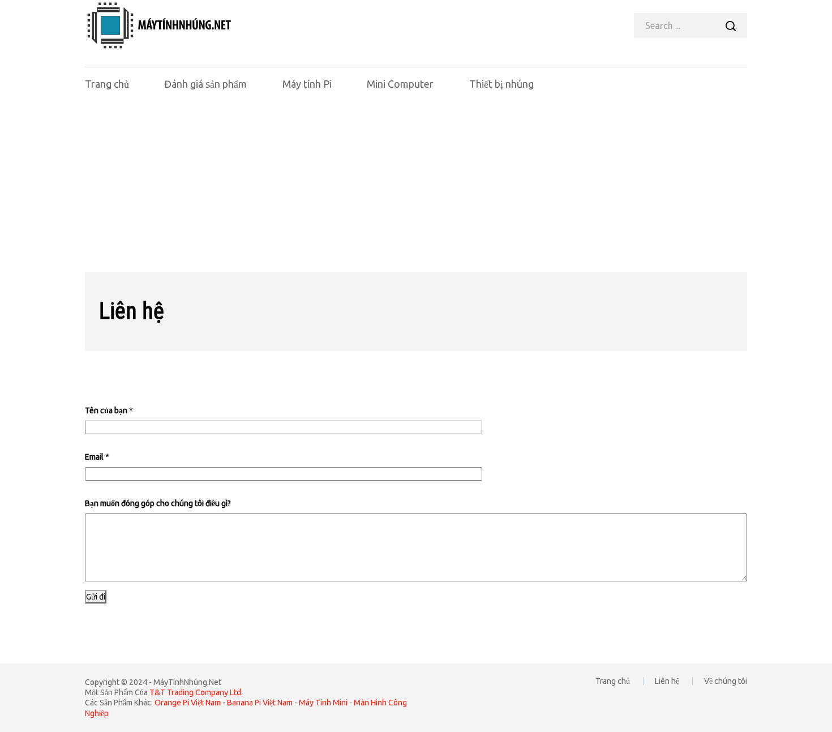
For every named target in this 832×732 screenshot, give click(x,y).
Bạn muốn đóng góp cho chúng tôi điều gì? (158, 503)
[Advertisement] (416, 187)
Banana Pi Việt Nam (260, 702)
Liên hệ (667, 681)
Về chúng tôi (725, 681)
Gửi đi (95, 596)
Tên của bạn (109, 410)
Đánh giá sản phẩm (205, 83)
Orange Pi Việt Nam (188, 702)
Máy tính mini (323, 702)
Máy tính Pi (307, 83)
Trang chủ (107, 83)
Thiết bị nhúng (501, 83)
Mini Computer (400, 83)
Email (97, 456)
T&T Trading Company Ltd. (196, 692)
